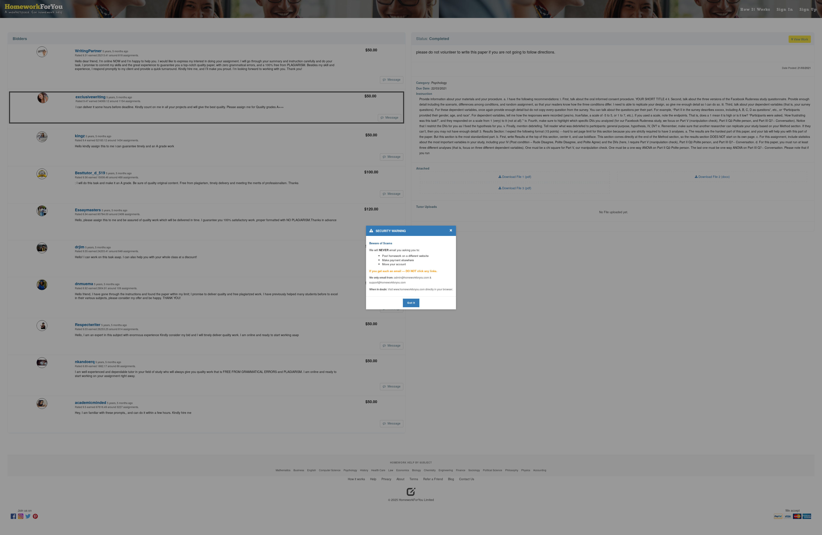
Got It (411, 302)
